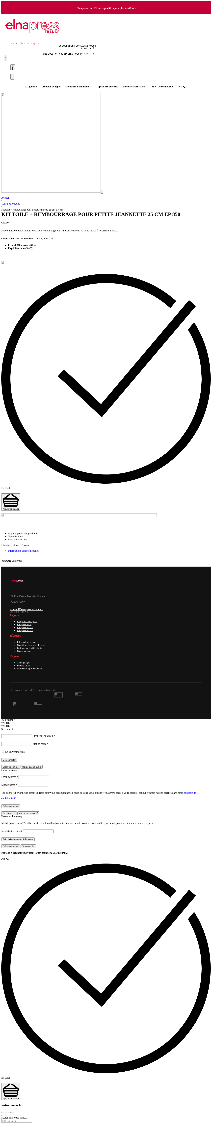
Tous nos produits (10, 203)
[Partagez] (6, 1112)
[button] (102, 192)
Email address (9, 776)
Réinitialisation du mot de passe (18, 839)
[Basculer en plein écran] (9, 1112)
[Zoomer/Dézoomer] (12, 1112)
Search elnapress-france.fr (14, 1117)
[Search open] (5, 58)
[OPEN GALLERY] (51, 191)
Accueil (5, 197)
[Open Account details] (12, 77)
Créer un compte (11, 767)
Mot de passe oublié (31, 767)
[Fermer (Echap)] (2, 1112)
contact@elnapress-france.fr (26, 609)
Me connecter (9, 760)
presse (93, 230)
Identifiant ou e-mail (11, 831)
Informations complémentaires (23, 550)
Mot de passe (40, 743)
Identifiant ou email (44, 735)
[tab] (109, 550)
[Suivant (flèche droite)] (6, 1115)
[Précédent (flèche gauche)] (2, 1115)
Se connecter (9, 813)
